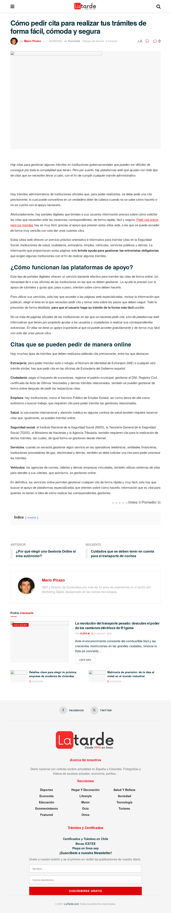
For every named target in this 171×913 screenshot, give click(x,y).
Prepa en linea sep (85, 848)
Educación (46, 802)
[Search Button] (158, 6)
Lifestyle (85, 796)
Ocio (85, 808)
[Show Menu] (12, 6)
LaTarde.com (71, 904)
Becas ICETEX (85, 843)
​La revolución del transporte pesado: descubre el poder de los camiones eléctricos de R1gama (117, 625)
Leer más (87, 659)
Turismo (124, 808)
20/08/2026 (37, 681)
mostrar (31, 517)
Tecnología (124, 802)
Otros (85, 815)
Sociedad (74, 41)
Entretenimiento (46, 808)
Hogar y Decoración (85, 790)
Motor (85, 802)
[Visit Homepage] (85, 6)
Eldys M (84, 633)
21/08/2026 (99, 633)
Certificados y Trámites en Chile (85, 839)
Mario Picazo (32, 41)
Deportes (46, 790)
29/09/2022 (55, 41)
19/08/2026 (115, 681)
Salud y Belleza (124, 790)
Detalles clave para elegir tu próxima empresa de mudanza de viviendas (52, 674)
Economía (46, 796)
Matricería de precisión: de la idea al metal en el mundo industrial (130, 674)
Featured (46, 815)
